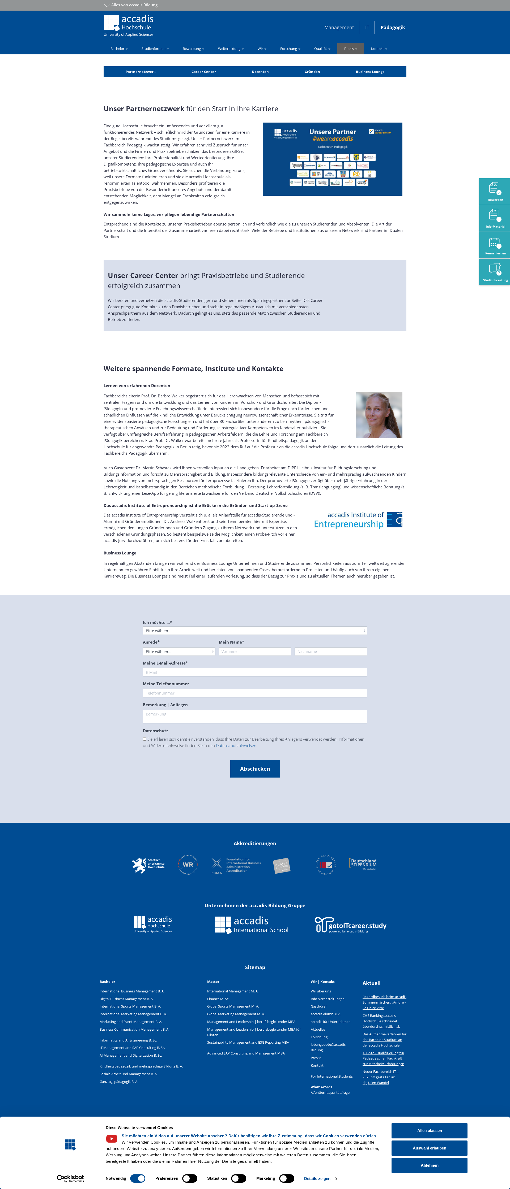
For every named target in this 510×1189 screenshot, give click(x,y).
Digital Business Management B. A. (127, 998)
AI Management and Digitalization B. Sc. (131, 1055)
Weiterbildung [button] (229, 48)
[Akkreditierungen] (255, 865)
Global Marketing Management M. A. (236, 1014)
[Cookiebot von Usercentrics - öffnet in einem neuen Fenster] (70, 1179)
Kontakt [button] (378, 48)
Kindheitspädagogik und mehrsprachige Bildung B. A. (141, 1066)
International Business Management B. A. (132, 991)
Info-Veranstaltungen (328, 998)
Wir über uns (321, 991)
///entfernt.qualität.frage (330, 1092)
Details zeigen (317, 1178)
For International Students (332, 1076)
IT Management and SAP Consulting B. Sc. (132, 1047)
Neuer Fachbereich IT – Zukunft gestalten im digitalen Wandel (381, 1077)
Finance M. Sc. (218, 998)
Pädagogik (393, 27)
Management (339, 27)
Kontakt (317, 1065)
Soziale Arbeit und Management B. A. (129, 1073)
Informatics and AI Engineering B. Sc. (128, 1040)
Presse (316, 1057)
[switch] (189, 1178)
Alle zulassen (429, 1130)
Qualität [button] (321, 48)
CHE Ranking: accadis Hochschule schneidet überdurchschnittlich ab (381, 1021)
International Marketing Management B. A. (133, 1014)
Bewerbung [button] (192, 48)
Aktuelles (318, 1029)
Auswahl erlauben (429, 1148)
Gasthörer (319, 1006)
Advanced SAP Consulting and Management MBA (246, 1053)
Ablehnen (430, 1165)
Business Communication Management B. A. (134, 1029)
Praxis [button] (349, 48)
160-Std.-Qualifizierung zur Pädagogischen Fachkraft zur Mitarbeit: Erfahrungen (383, 1058)
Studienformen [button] (154, 48)
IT (367, 27)
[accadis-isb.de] (251, 929)
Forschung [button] (289, 48)
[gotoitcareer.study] (350, 929)
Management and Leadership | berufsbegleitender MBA (251, 1021)
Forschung (319, 1037)
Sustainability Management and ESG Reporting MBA (248, 1042)
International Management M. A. (232, 991)
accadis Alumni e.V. (326, 1014)
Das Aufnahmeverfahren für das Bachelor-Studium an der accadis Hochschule (384, 1040)
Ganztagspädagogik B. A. (119, 1081)
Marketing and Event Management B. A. (131, 1021)
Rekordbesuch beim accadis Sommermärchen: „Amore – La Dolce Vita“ (384, 1002)
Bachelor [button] (117, 48)
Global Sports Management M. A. (233, 1006)
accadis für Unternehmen (331, 1021)
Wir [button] (261, 48)
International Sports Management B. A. (130, 1006)
